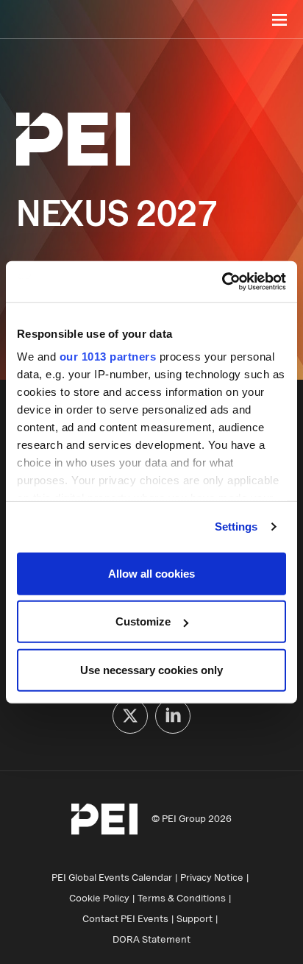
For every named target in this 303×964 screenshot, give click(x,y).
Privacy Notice (211, 877)
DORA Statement (151, 939)
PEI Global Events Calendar (111, 877)
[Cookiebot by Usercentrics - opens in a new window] (221, 281)
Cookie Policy (99, 898)
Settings (236, 526)
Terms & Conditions (182, 898)
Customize (143, 621)
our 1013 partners (108, 356)
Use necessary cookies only (151, 669)
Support (195, 918)
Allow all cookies (151, 573)
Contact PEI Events (125, 918)
